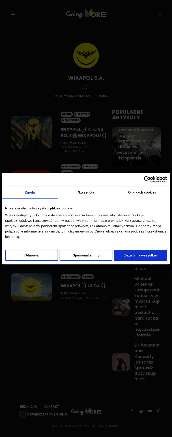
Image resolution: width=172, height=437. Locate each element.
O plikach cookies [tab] (142, 192)
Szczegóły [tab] (86, 192)
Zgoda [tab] (30, 192)
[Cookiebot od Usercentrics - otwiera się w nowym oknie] (147, 179)
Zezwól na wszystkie (140, 255)
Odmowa (31, 255)
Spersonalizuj (83, 255)
